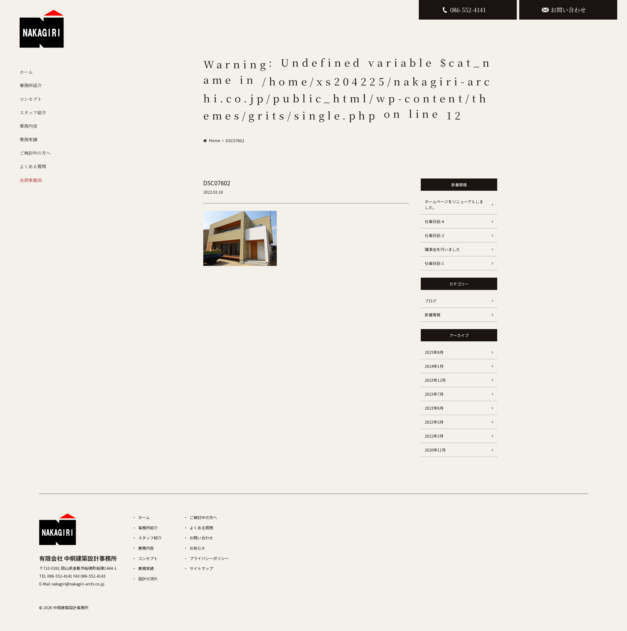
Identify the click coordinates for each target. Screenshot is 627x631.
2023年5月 (434, 422)
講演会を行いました (442, 249)
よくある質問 (33, 166)
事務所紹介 (31, 85)
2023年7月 (434, 394)
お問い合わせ (201, 538)
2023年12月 (435, 380)
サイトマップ (201, 568)
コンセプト (31, 99)
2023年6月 (434, 408)
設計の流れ (148, 579)
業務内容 (28, 126)
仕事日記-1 (434, 263)
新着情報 (432, 315)
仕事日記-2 (434, 235)
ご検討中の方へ (35, 153)
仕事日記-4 (434, 221)
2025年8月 (434, 352)
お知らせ (197, 548)
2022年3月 (434, 436)
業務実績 (28, 139)
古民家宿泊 (31, 180)
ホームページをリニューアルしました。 (454, 204)
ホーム (26, 72)
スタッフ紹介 (33, 112)
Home (214, 140)
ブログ (430, 301)
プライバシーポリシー (209, 558)
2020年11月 (435, 450)
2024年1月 (434, 366)
